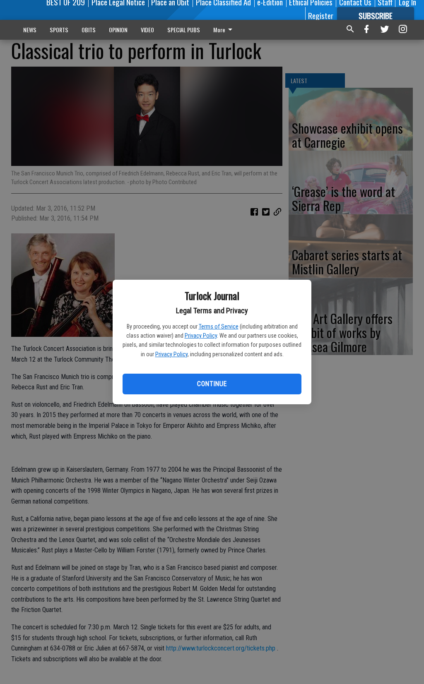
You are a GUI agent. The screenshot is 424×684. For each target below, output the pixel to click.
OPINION (118, 29)
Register (320, 15)
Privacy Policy (201, 335)
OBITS (89, 29)
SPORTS (59, 29)
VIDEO (147, 29)
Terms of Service (218, 326)
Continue (211, 384)
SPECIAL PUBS (183, 29)
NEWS (29, 29)
